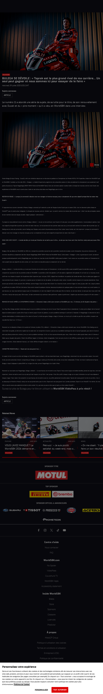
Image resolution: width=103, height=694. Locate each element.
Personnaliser (41, 690)
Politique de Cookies (21, 684)
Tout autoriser (60, 690)
